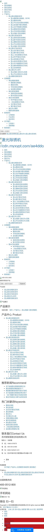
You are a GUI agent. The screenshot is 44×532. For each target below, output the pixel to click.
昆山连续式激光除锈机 (18, 37)
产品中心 (7, 14)
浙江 (34, 509)
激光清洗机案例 (14, 91)
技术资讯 (12, 119)
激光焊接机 (8, 5)
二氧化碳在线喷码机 (12, 427)
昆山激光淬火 (21, 134)
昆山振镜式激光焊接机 (18, 29)
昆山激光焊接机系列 (15, 16)
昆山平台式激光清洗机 (18, 44)
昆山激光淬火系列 (15, 70)
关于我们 (7, 121)
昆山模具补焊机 (16, 20)
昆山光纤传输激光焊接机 (19, 27)
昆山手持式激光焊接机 (18, 31)
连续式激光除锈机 (17, 93)
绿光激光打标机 (11, 422)
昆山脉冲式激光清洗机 (18, 40)
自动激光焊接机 (16, 89)
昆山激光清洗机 (31, 134)
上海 (9, 509)
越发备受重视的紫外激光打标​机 (16, 390)
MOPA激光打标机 (16, 100)
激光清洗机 (8, 7)
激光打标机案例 (14, 98)
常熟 (27, 509)
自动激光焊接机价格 (12, 429)
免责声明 (40, 509)
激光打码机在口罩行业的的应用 (16, 397)
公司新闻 (12, 115)
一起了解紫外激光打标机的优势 (16, 395)
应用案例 (7, 78)
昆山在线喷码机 (16, 67)
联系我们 (7, 128)
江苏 (12, 509)
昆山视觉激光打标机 (17, 59)
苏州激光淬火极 (11, 416)
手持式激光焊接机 (17, 87)
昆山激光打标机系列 (15, 48)
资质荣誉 (12, 125)
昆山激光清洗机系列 (15, 35)
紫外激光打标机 (16, 106)
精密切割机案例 (14, 110)
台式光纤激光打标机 (12, 409)
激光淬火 (7, 12)
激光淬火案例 (13, 108)
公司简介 (12, 123)
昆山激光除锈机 (11, 134)
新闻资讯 (7, 113)
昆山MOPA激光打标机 (18, 57)
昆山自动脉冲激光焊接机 (19, 25)
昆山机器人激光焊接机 (18, 33)
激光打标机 (8, 10)
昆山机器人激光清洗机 (18, 46)
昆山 (19, 509)
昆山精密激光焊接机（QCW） (21, 18)
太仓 (31, 509)
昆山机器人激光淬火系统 (19, 72)
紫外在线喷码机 (11, 420)
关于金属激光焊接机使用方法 (15, 386)
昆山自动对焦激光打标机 (19, 61)
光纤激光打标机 (16, 104)
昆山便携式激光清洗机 (18, 42)
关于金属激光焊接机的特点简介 (16, 393)
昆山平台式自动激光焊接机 (20, 22)
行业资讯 (12, 117)
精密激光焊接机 (16, 83)
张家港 (24, 509)
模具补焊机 (14, 85)
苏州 (16, 509)
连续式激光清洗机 (12, 424)
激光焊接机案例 (14, 80)
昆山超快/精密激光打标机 (19, 65)
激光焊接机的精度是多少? (14, 388)
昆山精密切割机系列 (15, 76)
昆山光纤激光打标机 (17, 50)
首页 (5, 3)
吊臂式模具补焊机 (12, 418)
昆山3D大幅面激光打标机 (19, 63)
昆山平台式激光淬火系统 (19, 74)
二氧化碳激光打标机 (17, 102)
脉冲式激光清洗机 (17, 95)
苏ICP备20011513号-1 (10, 507)
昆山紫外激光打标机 (17, 52)
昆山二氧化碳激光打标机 (19, 55)
